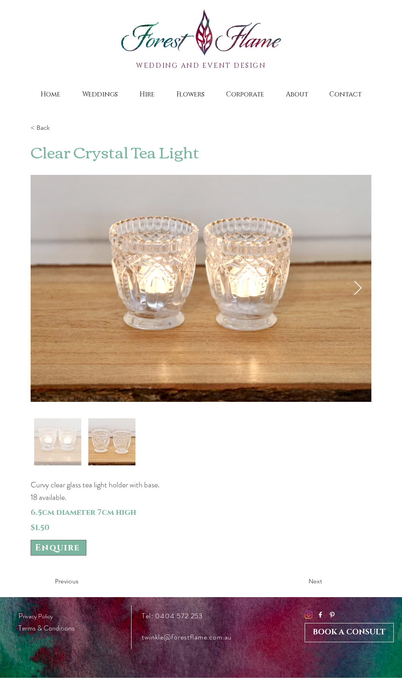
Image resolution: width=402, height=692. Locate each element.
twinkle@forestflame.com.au (187, 637)
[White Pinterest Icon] (332, 615)
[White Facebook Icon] (320, 615)
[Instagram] (308, 615)
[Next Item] (357, 288)
